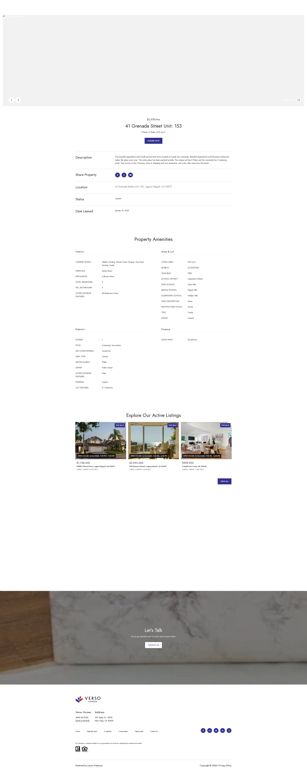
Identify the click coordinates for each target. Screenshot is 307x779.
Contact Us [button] (153, 645)
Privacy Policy (225, 765)
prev (11, 100)
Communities (123, 731)
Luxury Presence (95, 765)
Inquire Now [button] (153, 141)
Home (78, 731)
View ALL (225, 481)
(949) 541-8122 (82, 717)
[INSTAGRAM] (209, 730)
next (18, 100)
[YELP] (229, 730)
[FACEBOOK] (203, 730)
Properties (107, 731)
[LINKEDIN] (222, 730)
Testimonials (139, 731)
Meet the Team (92, 731)
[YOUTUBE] (216, 730)
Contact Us (154, 731)
